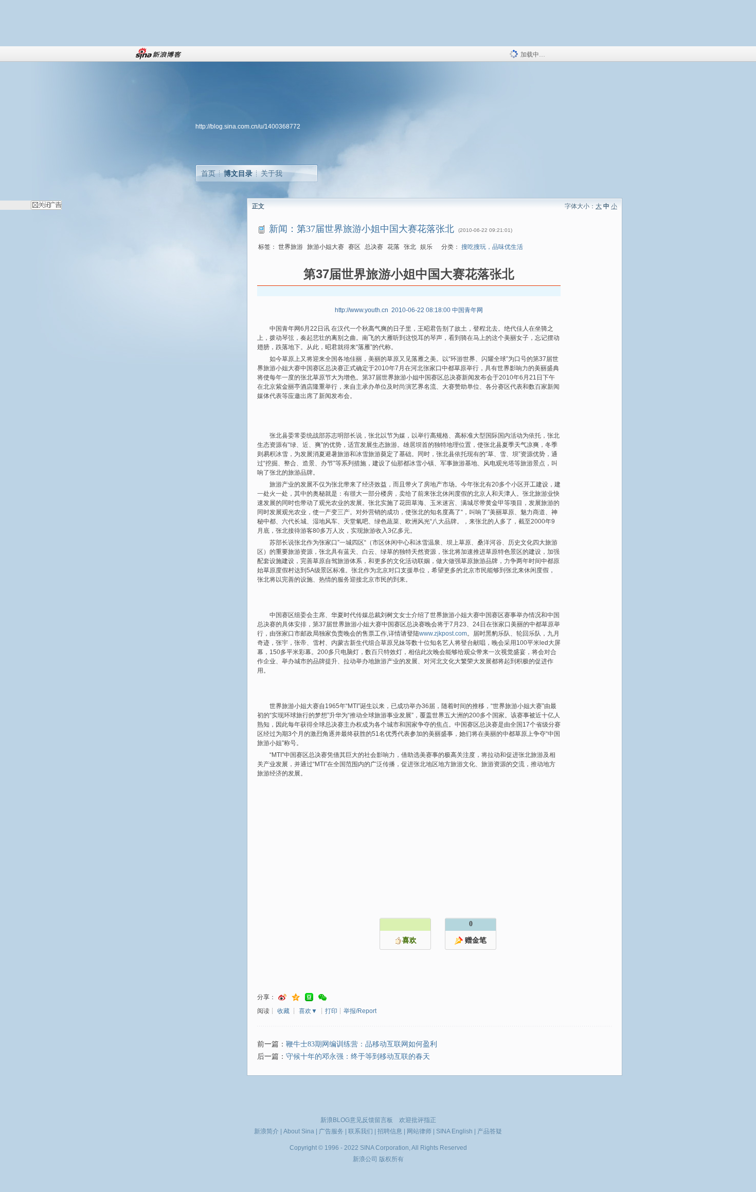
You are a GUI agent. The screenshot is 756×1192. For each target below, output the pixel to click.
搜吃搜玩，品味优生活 (492, 246)
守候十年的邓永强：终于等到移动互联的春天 (358, 1056)
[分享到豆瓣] (309, 997)
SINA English (454, 1131)
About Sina (298, 1131)
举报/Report (360, 1011)
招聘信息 (389, 1131)
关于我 (271, 173)
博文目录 (238, 173)
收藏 (283, 1011)
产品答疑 (489, 1131)
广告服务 (331, 1131)
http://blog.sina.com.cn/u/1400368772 (247, 126)
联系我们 (360, 1131)
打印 (331, 1011)
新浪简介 (266, 1131)
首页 (208, 173)
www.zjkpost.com (443, 633)
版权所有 (391, 1159)
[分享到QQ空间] (296, 997)
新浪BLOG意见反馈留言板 (356, 1120)
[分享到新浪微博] (282, 997)
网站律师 (419, 1131)
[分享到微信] (322, 997)
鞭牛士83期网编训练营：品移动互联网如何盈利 (361, 1044)
